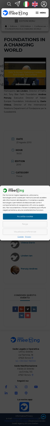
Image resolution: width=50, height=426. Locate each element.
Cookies (21, 237)
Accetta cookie (25, 216)
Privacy (28, 237)
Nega (25, 224)
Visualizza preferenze (25, 231)
